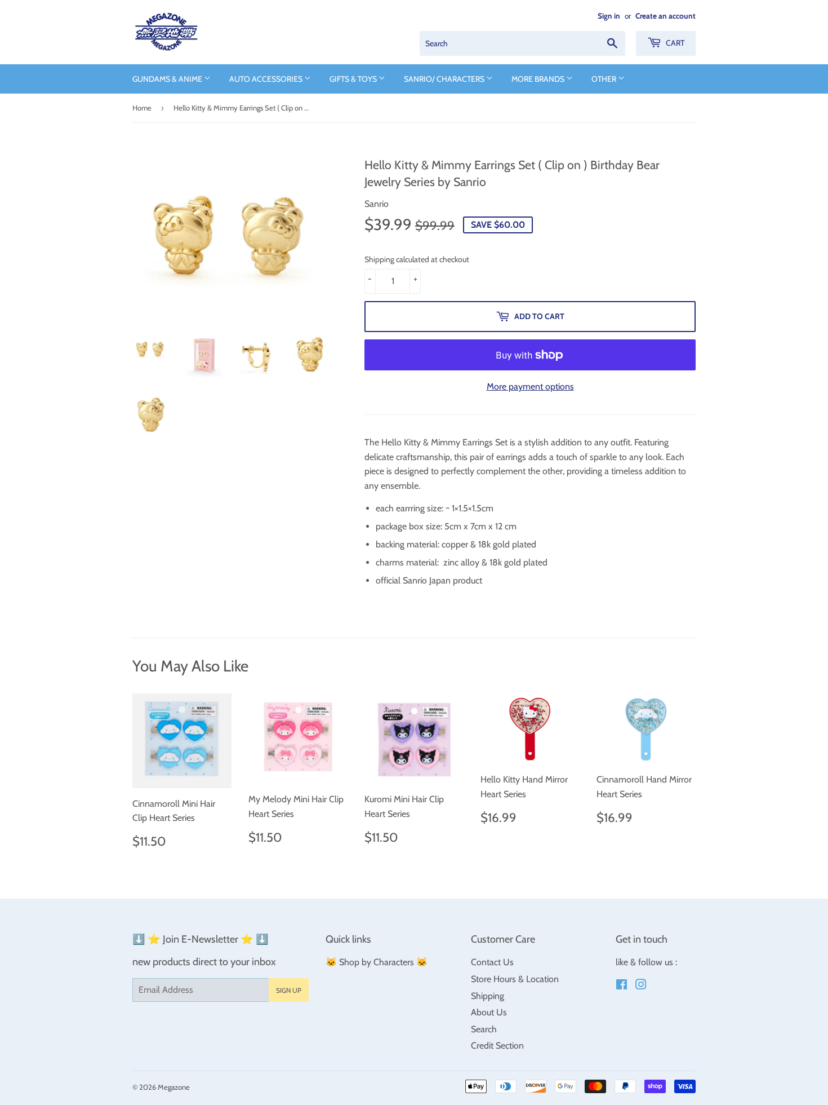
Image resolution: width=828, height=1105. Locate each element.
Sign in (609, 15)
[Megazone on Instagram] (641, 985)
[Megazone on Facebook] (621, 985)
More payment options (530, 386)
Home (142, 107)
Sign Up (288, 990)
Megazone (174, 1086)
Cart (674, 43)
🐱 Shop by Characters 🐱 (377, 962)
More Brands (538, 79)
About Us (489, 1012)
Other (604, 79)
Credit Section (497, 1045)
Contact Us (492, 962)
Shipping (487, 996)
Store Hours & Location (515, 979)
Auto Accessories (266, 79)
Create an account (665, 15)
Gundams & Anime (168, 79)
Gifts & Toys (354, 79)
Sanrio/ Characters (445, 79)
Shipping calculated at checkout (416, 259)
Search (484, 1029)
